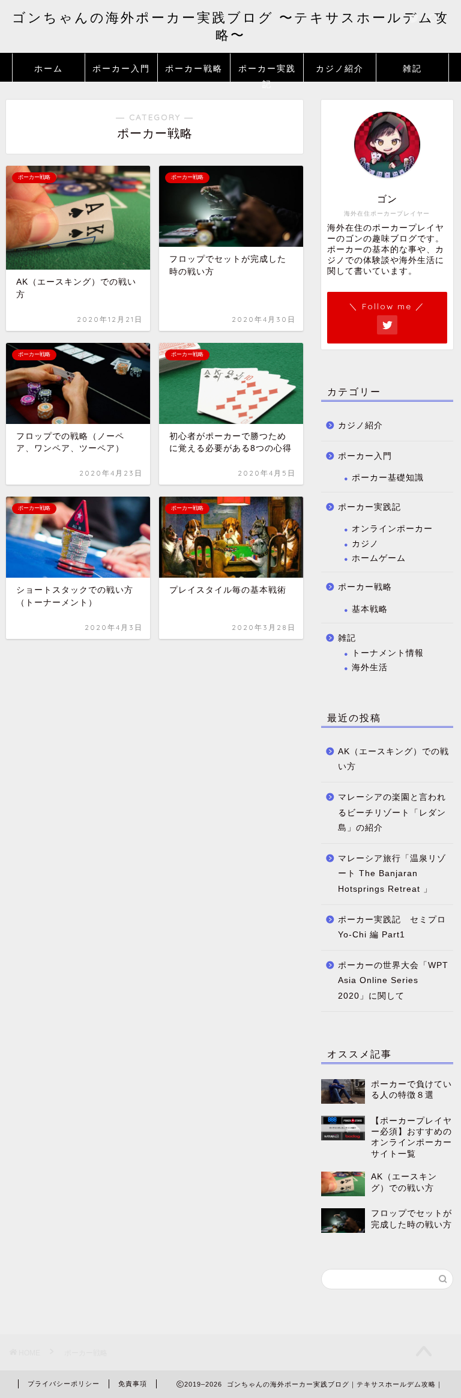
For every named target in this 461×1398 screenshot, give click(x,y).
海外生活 (370, 667)
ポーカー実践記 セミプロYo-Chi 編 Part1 (392, 927)
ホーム (48, 68)
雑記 (412, 68)
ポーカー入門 (121, 68)
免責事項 (132, 1383)
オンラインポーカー (392, 528)
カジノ (365, 543)
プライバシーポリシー (64, 1383)
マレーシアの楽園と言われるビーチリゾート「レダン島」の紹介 (392, 812)
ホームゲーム (379, 558)
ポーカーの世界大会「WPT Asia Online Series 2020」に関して (393, 980)
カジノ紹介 (340, 68)
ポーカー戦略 (194, 68)
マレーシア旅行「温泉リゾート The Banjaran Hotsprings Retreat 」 (392, 874)
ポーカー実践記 (267, 72)
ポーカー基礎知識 (388, 477)
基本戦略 (370, 609)
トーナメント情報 (388, 653)
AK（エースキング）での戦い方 (393, 759)
